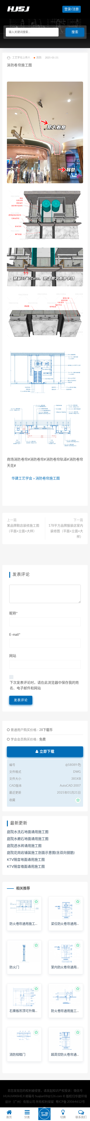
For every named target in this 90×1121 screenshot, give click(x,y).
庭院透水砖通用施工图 (24, 846)
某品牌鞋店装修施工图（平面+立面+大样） (23, 528)
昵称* (13, 613)
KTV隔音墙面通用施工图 (26, 866)
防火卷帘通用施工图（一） (70, 1011)
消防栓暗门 (17, 1054)
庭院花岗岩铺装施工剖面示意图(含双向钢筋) (41, 853)
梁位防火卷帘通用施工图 (68, 924)
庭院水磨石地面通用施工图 (27, 839)
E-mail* (14, 634)
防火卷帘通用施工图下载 (27, 924)
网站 (12, 656)
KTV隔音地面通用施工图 (26, 859)
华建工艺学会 (22, 478)
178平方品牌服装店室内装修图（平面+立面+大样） (65, 531)
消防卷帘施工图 (48, 478)
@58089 (71, 765)
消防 (38, 57)
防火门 (14, 967)
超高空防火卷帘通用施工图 (70, 1054)
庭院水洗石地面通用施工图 (27, 832)
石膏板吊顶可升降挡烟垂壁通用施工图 (36, 1011)
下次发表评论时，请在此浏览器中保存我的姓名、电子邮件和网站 (44, 685)
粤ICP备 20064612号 (70, 1101)
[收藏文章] (78, 800)
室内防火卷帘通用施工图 (68, 967)
